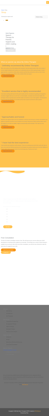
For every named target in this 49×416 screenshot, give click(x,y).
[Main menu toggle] (47, 2)
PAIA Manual (25, 384)
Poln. (27, 412)
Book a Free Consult (8, 75)
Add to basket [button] (11, 50)
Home (2, 10)
